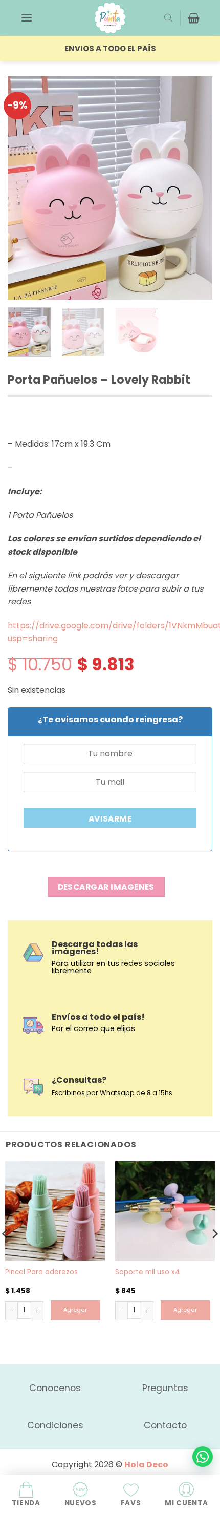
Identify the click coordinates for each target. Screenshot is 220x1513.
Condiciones (55, 1425)
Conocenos (55, 1388)
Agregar (75, 1310)
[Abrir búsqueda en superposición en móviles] (168, 18)
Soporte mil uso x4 (147, 1272)
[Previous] (24, 188)
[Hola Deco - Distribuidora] (110, 18)
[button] (26, 17)
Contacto (165, 1425)
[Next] (195, 188)
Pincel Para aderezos (41, 1272)
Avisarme (110, 818)
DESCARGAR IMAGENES (106, 886)
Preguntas (165, 1388)
